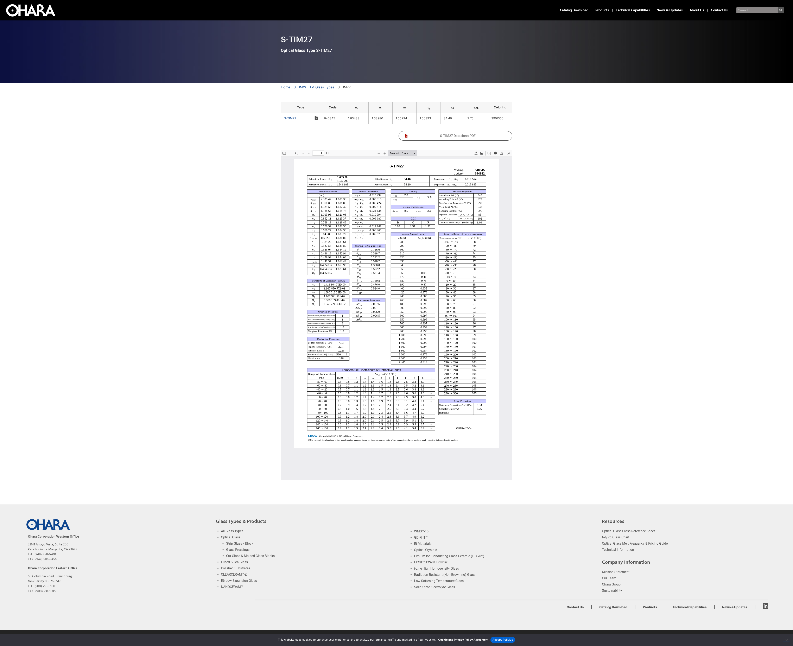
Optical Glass (230, 537)
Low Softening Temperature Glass (439, 581)
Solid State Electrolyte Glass (434, 587)
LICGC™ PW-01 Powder (430, 562)
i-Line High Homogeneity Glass (436, 568)
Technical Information (618, 550)
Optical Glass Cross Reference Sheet (628, 531)
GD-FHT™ (421, 537)
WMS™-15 (421, 531)
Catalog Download (574, 10)
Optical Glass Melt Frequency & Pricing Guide (635, 543)
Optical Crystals (425, 550)
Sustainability (612, 591)
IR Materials (422, 544)
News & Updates (669, 10)
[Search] (781, 10)
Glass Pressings (237, 550)
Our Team (609, 578)
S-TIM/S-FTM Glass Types (314, 87)
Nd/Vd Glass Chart (615, 537)
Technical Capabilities (633, 10)
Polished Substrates (235, 568)
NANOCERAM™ (232, 587)
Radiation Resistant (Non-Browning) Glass (444, 575)
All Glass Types (232, 531)
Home (285, 87)
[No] (786, 639)
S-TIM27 (290, 118)
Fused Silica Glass (234, 562)
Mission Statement (615, 572)
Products (602, 10)
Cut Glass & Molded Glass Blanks (250, 556)
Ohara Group (611, 584)
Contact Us (719, 10)
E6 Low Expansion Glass (239, 581)
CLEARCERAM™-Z (234, 574)
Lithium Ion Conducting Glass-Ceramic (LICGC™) (449, 556)
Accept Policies (503, 639)
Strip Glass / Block (239, 543)
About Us (697, 10)
